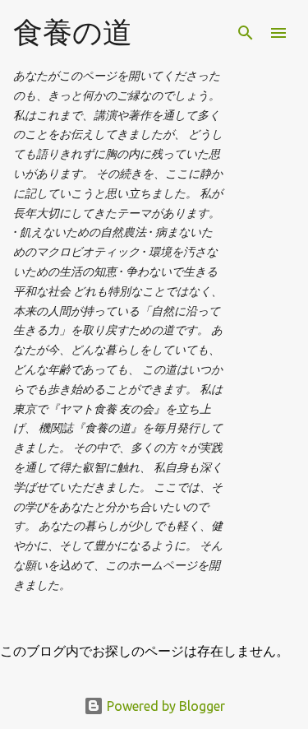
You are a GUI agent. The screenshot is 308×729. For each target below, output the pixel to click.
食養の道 (72, 32)
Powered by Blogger (164, 706)
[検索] (245, 33)
